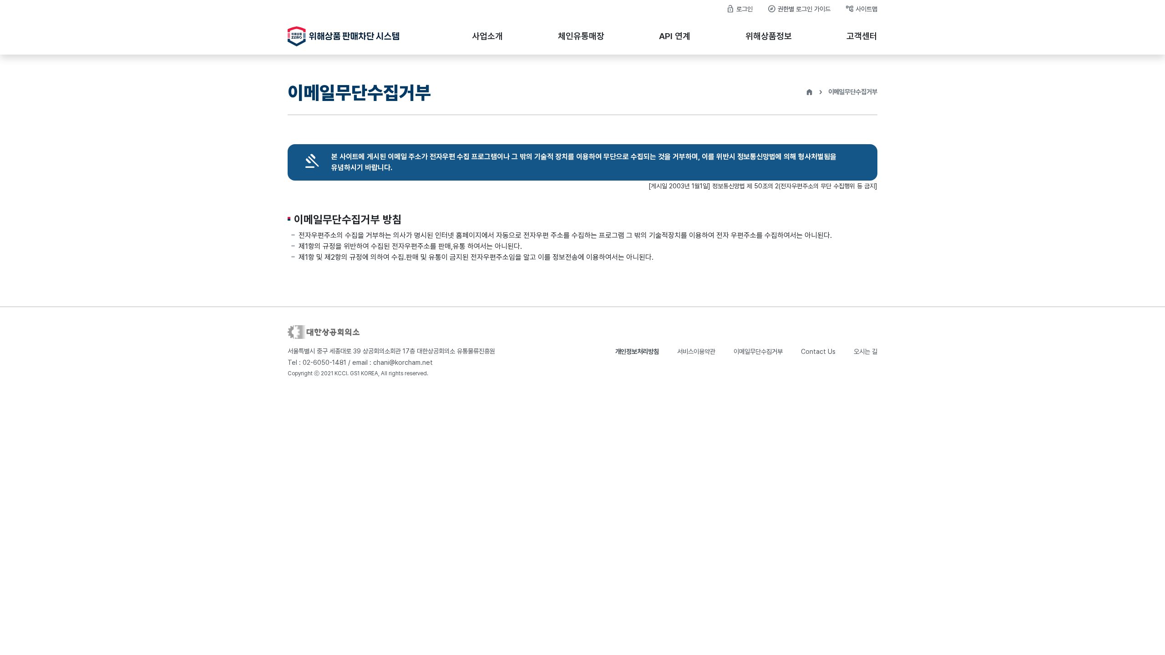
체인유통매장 (581, 36)
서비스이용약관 (696, 351)
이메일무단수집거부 (758, 351)
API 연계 (674, 36)
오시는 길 (865, 351)
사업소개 (487, 36)
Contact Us (818, 351)
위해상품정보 (768, 36)
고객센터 (861, 36)
